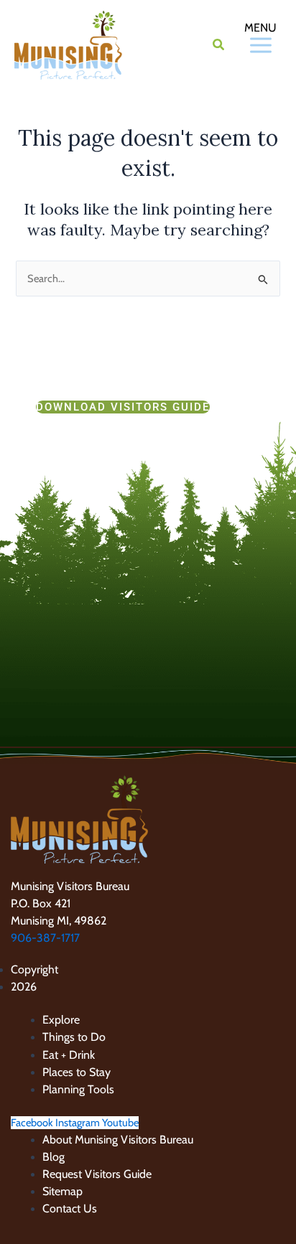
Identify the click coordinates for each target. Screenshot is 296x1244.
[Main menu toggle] (245, 45)
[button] (219, 47)
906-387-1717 (45, 938)
